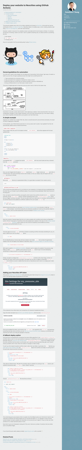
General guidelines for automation (13, 12)
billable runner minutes (39, 210)
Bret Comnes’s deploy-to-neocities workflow (42, 241)
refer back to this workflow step (10, 347)
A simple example (9, 13)
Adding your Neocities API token (13, 21)
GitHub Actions (32, 42)
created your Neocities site (15, 274)
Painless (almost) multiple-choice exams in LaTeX (14, 440)
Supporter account (45, 274)
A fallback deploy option (11, 23)
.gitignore (9, 18)
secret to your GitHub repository (25, 312)
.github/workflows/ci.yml (13, 20)
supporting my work (29, 431)
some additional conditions (19, 248)
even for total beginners (11, 28)
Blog (65, 14)
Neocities (39, 25)
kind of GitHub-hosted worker (29, 207)
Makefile (9, 16)
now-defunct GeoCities (17, 27)
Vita (65, 19)
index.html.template (12, 15)
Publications (67, 17)
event (44, 196)
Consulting (66, 16)
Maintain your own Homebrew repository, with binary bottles (17, 439)
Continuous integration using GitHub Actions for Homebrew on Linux (19, 442)
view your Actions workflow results (32, 331)
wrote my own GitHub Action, (26, 340)
